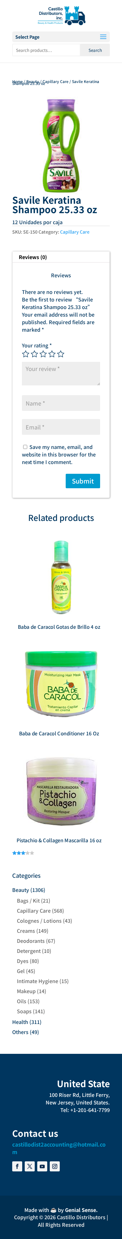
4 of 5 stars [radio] (52, 354)
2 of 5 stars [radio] (34, 354)
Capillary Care (56, 81)
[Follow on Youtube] (42, 1166)
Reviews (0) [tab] (33, 257)
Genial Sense (80, 1210)
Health (20, 1022)
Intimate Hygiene (37, 981)
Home (17, 81)
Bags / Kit (28, 900)
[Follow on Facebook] (17, 1166)
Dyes (22, 961)
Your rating (37, 345)
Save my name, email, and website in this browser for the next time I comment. (59, 454)
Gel (21, 971)
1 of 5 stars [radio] (25, 354)
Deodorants (31, 940)
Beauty (32, 81)
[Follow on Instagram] (55, 1166)
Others (20, 1032)
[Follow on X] (30, 1166)
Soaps (24, 1011)
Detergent (29, 950)
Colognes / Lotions (39, 920)
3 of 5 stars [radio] (43, 354)
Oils (21, 1001)
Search (95, 50)
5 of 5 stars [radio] (60, 354)
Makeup (26, 991)
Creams (26, 930)
